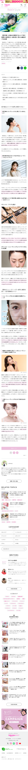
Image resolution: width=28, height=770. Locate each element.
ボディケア (17, 536)
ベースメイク (8, 61)
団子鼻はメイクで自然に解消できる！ (11, 77)
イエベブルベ (20, 603)
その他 (16, 543)
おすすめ (13, 596)
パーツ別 (14, 605)
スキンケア (3, 532)
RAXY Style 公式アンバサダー (7, 511)
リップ (16, 511)
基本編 (18, 598)
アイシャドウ (14, 601)
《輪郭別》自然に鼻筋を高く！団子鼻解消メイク (14, 90)
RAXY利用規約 (8, 738)
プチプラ (8, 605)
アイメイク (3, 536)
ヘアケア (3, 539)
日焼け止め (20, 499)
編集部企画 (20, 596)
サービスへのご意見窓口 (16, 738)
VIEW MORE (14, 589)
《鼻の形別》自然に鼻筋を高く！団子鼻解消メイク (14, 88)
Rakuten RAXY (8, 5)
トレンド (22, 601)
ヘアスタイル (12, 603)
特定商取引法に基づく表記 (13, 740)
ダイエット (8, 608)
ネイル (16, 539)
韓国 (3, 499)
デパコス (14, 608)
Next (24, 455)
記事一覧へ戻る (14, 481)
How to (3, 63)
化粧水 (20, 605)
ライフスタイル (11, 610)
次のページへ (14, 448)
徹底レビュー (8, 499)
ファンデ (20, 608)
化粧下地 (14, 499)
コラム (2, 543)
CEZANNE (14, 522)
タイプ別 (18, 610)
